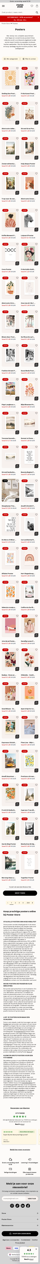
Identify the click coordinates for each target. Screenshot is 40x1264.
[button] (29, 1254)
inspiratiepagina (27, 1083)
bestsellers (21, 1090)
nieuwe (31, 1090)
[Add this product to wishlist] (17, 68)
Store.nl (29, 1052)
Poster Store (6, 23)
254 (28, 903)
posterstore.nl (20, 1031)
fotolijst (5, 1024)
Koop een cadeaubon (22, 1234)
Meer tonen (20, 893)
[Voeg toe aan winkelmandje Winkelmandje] (17, 87)
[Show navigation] (3, 6)
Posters (15, 23)
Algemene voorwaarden (11, 1240)
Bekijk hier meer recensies (20, 1150)
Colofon (35, 1240)
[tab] (31, 6)
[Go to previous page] (8, 903)
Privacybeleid (20, 1243)
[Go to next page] (32, 903)
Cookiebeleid (25, 1240)
